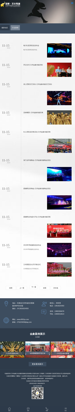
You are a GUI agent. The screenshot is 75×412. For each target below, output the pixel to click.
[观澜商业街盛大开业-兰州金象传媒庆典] (59, 231)
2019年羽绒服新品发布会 (32, 245)
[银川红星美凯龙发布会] (59, 50)
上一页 (22, 288)
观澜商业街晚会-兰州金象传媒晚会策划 (36, 188)
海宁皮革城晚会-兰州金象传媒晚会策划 (36, 160)
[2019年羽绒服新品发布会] (59, 250)
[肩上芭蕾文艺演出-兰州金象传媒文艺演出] (59, 98)
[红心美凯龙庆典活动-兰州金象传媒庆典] (59, 146)
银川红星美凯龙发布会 (31, 45)
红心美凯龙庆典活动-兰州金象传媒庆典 (36, 132)
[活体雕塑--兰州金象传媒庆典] (59, 117)
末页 (44, 288)
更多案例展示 (37, 364)
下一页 (33, 287)
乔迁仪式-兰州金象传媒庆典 (33, 65)
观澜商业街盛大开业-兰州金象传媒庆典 (36, 217)
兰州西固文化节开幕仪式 (32, 264)
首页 (10, 288)
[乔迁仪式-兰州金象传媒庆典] (59, 70)
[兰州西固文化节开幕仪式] (59, 269)
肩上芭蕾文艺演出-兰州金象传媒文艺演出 (37, 84)
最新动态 (5, 28)
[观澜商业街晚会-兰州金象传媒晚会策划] (59, 202)
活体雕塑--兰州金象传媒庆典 (33, 112)
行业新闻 (15, 28)
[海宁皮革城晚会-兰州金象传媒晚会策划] (59, 174)
